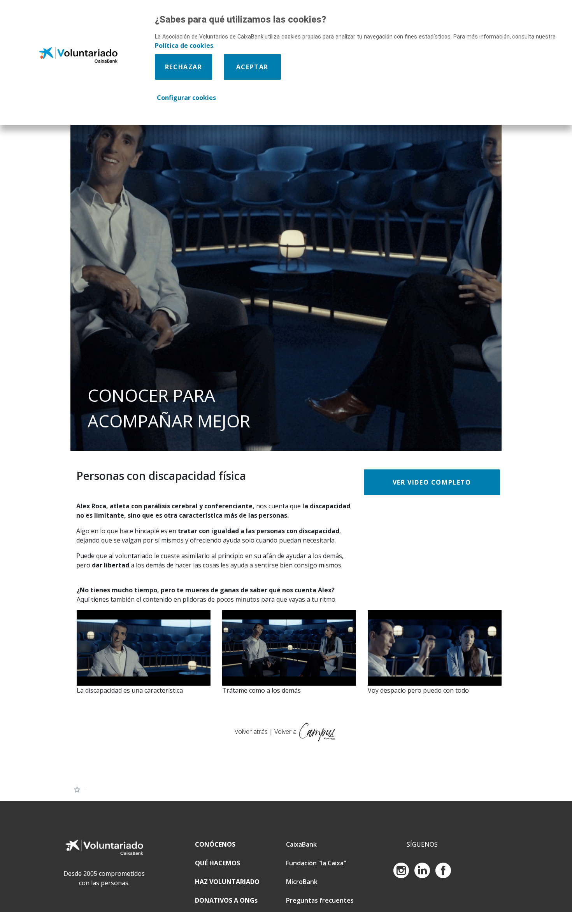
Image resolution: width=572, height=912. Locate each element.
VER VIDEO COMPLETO (432, 482)
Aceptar (252, 67)
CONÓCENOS (215, 844)
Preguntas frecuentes (320, 900)
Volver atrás (252, 731)
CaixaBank (301, 844)
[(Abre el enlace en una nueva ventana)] (144, 647)
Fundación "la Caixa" (316, 863)
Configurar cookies (186, 97)
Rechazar (183, 67)
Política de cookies (184, 45)
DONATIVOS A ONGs (226, 900)
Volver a (285, 731)
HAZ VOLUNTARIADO (227, 881)
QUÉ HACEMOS (217, 863)
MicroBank (302, 881)
